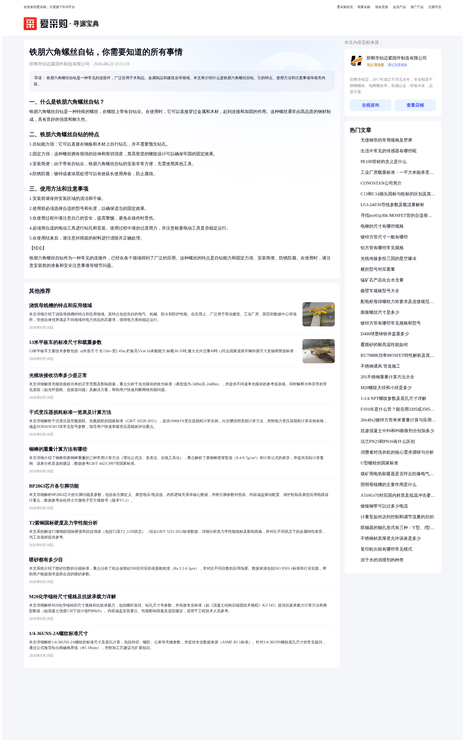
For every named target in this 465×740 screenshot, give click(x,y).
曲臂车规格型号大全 (380, 290)
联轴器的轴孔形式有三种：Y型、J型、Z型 (397, 529)
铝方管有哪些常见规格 (382, 247)
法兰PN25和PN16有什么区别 (388, 441)
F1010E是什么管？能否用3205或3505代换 (398, 411)
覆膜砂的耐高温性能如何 (384, 344)
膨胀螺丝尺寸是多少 (380, 312)
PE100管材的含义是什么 (384, 161)
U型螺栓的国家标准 (379, 463)
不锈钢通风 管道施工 (380, 366)
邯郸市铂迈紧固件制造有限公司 (397, 58)
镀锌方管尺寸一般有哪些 (384, 237)
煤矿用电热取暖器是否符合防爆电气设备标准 (397, 475)
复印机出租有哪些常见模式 (386, 549)
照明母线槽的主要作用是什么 (389, 484)
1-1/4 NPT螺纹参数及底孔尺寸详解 (393, 398)
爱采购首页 (345, 7)
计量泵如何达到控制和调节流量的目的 (397, 517)
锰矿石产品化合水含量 (382, 280)
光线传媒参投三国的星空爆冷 (389, 258)
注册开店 (434, 7)
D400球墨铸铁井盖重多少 (385, 334)
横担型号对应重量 (378, 269)
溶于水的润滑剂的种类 (382, 560)
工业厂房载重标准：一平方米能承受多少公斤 (397, 174)
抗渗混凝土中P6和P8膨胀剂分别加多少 (397, 430)
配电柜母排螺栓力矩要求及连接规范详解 (397, 303)
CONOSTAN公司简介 (381, 183)
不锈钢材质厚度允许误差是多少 (391, 538)
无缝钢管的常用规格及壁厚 (386, 140)
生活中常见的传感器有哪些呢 (389, 151)
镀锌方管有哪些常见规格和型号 (391, 323)
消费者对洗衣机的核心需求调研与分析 (397, 452)
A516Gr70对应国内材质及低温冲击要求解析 (398, 497)
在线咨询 (370, 105)
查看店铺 (415, 105)
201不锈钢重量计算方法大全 (387, 377)
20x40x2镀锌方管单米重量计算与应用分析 (398, 422)
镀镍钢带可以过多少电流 (384, 506)
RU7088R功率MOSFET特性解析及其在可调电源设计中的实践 (397, 357)
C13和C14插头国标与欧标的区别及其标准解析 (398, 196)
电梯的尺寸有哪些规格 (382, 226)
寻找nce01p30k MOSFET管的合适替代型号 (396, 217)
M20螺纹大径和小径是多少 (386, 387)
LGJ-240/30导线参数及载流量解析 (392, 204)
